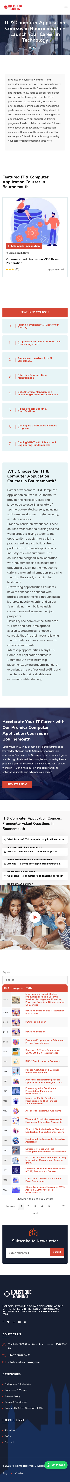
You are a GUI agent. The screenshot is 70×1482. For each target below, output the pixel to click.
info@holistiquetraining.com (24, 1362)
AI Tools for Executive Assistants (43, 1110)
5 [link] (49, 1206)
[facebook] (3, 1322)
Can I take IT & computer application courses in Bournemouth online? (35, 877)
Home (32, 47)
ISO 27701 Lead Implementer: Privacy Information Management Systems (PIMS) (45, 1160)
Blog (4, 1473)
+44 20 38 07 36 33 (19, 1355)
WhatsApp (58, 1464)
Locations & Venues (16, 1390)
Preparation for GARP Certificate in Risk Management (39, 343)
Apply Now (54, 269)
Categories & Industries (18, 1384)
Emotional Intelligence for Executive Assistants (45, 1140)
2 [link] (28, 1206)
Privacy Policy (12, 1396)
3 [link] (35, 1206)
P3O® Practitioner (35, 1021)
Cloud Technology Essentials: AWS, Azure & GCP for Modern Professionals (45, 1190)
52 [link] (63, 1206)
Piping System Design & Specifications (32, 410)
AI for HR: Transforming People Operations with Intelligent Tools (44, 1081)
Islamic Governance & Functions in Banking (38, 326)
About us (10, 1430)
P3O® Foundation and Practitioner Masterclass (44, 1012)
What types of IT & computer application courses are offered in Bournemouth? (36, 841)
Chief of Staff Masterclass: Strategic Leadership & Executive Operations (45, 1130)
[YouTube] (25, 1322)
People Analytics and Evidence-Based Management (42, 1071)
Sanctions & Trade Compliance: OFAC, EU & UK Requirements (42, 1051)
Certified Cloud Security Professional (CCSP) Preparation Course (45, 1170)
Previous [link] (10, 1206)
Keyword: (7, 972)
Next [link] (35, 1213)
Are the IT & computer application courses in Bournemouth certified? (34, 865)
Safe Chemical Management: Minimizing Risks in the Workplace (38, 393)
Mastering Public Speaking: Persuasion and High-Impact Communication (41, 1101)
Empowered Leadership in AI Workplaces (35, 359)
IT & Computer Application (24, 246)
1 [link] (21, 1206)
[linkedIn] (14, 1322)
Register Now (17, 784)
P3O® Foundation (35, 1031)
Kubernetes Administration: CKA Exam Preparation (32, 261)
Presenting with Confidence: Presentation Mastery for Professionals (41, 1091)
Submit (57, 1252)
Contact (9, 1442)
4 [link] (42, 1206)
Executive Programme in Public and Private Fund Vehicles (44, 1042)
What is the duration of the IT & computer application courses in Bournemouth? (32, 853)
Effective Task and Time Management (32, 376)
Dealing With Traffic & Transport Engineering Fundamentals (37, 443)
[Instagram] (19, 1322)
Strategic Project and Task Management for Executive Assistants (45, 1150)
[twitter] (8, 1322)
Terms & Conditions (16, 1402)
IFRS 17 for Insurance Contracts (42, 1061)
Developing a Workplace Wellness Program (37, 427)
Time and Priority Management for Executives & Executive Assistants (44, 1121)
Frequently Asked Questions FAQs (24, 1408)
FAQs (8, 1436)
